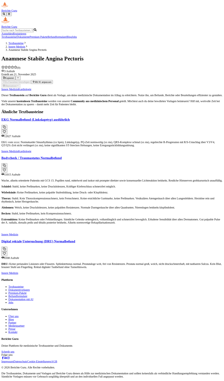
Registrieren (19, 33)
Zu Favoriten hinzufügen (17, 82)
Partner (12, 322)
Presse (11, 328)
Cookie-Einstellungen (39, 361)
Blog (69, 36)
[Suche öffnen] (3, 14)
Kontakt (12, 332)
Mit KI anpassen (43, 82)
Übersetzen (11, 86)
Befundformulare (57, 36)
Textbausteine (9, 36)
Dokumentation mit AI (20, 299)
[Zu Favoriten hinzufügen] (4, 132)
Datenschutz (20, 361)
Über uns (13, 316)
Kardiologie (24, 89)
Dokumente (23, 36)
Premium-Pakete (17, 292)
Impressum (7, 361)
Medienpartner (16, 325)
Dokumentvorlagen (19, 289)
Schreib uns (7, 351)
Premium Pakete (39, 36)
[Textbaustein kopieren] (4, 127)
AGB (54, 361)
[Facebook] (2, 358)
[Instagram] (8, 358)
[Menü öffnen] (9, 14)
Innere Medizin (16, 46)
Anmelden (7, 33)
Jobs (74, 36)
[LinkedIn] (5, 358)
